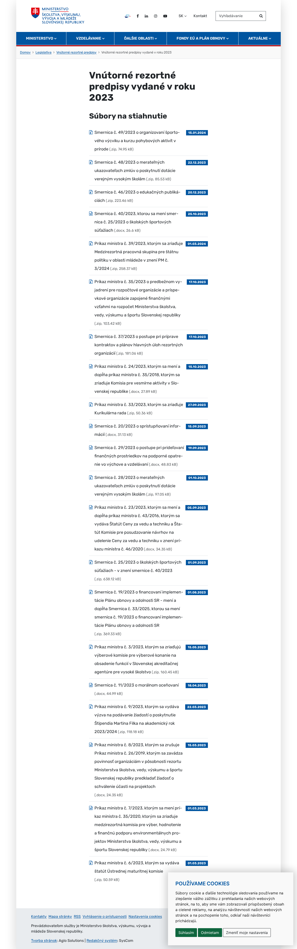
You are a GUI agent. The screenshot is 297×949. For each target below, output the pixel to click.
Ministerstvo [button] (39, 38)
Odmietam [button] (210, 932)
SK (181, 16)
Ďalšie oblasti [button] (139, 38)
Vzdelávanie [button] (88, 38)
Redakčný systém (102, 940)
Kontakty (39, 916)
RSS (77, 916)
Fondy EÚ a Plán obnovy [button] (201, 38)
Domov (25, 52)
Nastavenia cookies (145, 916)
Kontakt (200, 16)
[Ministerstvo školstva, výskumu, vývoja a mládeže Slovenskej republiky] (57, 16)
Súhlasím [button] (186, 932)
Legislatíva (44, 52)
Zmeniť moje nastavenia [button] (247, 932)
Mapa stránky (60, 916)
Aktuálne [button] (258, 38)
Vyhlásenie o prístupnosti (105, 916)
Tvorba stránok (44, 940)
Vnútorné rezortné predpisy (76, 52)
